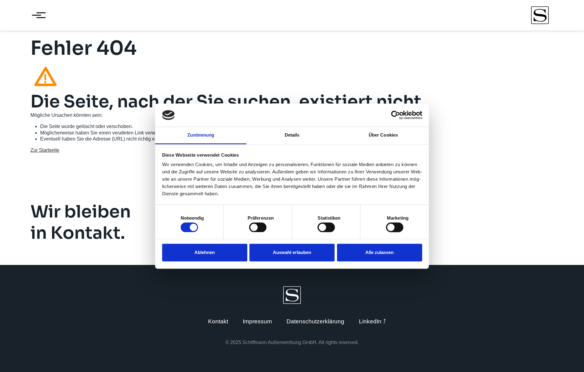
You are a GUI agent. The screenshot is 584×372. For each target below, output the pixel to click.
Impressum (257, 321)
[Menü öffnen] (36, 15)
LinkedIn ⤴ (372, 321)
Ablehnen (204, 252)
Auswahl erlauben (292, 252)
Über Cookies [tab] (383, 135)
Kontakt (218, 321)
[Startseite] (540, 15)
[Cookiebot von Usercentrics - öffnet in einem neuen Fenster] (395, 115)
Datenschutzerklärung (315, 321)
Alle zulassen (379, 252)
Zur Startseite (44, 150)
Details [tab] (292, 135)
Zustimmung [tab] (200, 135)
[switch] (257, 227)
